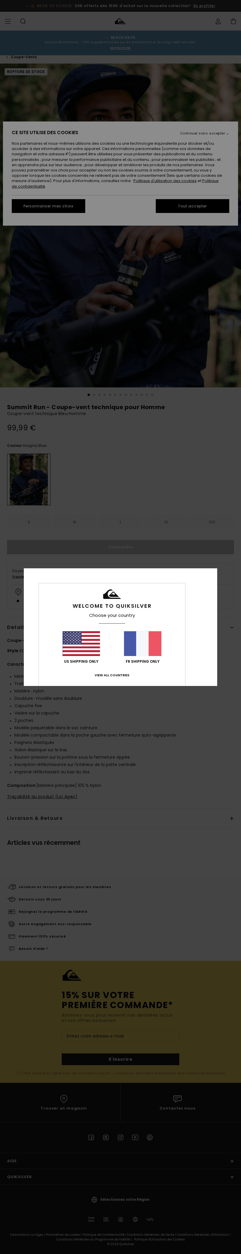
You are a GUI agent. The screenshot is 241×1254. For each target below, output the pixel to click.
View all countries (112, 675)
